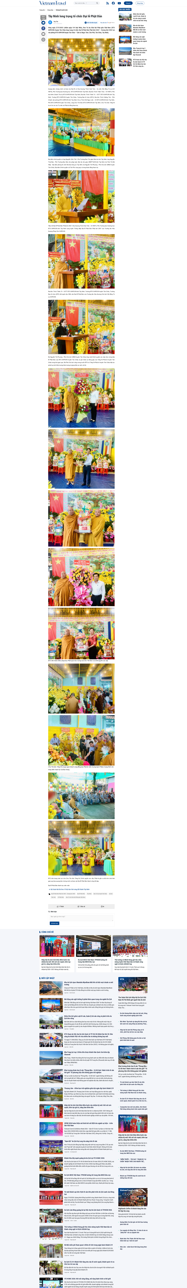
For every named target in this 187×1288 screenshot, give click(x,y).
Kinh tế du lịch (72, 992)
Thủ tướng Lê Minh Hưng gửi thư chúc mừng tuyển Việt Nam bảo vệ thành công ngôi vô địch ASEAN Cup (129, 962)
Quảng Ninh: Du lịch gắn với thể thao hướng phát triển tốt (134, 1223)
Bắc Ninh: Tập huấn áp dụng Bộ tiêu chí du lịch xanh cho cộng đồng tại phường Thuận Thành (133, 1023)
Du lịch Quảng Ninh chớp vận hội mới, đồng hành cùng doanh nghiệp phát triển (133, 1014)
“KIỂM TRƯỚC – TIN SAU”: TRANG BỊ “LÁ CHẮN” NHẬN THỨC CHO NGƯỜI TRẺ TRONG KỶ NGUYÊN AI (133, 1160)
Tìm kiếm (97, 3)
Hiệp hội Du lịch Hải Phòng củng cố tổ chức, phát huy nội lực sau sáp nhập (132, 1031)
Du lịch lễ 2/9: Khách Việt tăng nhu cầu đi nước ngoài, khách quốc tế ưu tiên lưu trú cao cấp (133, 1100)
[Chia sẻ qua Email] (43, 34)
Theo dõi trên (103, 23)
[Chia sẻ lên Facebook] (43, 28)
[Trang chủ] (43, 23)
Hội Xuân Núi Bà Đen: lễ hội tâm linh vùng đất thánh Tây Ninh (69, 889)
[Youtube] (119, 3)
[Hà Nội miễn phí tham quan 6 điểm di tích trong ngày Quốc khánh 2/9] (51, 1251)
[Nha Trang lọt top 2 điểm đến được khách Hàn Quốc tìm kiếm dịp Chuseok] (51, 1058)
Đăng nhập (140, 3)
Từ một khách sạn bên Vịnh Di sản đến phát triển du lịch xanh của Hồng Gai (132, 1083)
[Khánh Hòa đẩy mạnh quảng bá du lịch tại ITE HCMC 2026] (51, 1164)
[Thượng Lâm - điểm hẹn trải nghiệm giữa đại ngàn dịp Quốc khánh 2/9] (51, 1094)
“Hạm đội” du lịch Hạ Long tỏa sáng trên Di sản (80, 1141)
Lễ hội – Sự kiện (73, 1220)
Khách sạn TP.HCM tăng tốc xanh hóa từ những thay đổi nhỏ (132, 1177)
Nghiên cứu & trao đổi (74, 1185)
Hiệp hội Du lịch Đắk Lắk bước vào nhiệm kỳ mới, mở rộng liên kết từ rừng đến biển (133, 1169)
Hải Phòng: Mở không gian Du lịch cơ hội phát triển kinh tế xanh (133, 1039)
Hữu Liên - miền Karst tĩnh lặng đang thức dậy (133, 1248)
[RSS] (107, 3)
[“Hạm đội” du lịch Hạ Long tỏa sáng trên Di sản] (51, 1147)
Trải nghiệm (71, 1029)
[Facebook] (113, 3)
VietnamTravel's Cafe (129, 1190)
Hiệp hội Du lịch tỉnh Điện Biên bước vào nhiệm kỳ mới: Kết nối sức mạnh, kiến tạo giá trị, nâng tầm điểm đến (56, 962)
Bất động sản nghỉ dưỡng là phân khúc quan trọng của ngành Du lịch (88, 999)
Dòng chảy (43, 955)
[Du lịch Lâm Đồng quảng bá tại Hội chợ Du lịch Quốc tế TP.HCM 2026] (51, 1216)
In (103, 906)
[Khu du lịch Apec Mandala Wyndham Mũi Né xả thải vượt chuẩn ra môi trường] (51, 988)
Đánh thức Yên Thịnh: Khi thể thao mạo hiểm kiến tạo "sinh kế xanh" (132, 1240)
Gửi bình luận (54, 923)
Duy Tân (56, 21)
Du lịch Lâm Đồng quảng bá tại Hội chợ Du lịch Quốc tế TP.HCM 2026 (88, 1210)
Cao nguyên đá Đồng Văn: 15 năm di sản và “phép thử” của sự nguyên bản (133, 1231)
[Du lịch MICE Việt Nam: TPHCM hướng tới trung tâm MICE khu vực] (93, 946)
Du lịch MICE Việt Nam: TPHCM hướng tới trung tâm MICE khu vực (92, 961)
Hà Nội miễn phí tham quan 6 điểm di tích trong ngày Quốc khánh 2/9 (88, 1245)
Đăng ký (128, 3)
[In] (43, 40)
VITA (122, 979)
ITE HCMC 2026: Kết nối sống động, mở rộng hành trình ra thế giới (87, 1279)
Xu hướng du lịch (73, 1152)
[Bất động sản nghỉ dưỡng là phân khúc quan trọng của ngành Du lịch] (51, 1005)
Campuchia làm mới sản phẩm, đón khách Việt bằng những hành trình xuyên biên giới (133, 1108)
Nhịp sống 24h (73, 1083)
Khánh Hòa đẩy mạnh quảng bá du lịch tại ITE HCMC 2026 (84, 1158)
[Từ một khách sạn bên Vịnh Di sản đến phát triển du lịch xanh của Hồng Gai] (51, 1198)
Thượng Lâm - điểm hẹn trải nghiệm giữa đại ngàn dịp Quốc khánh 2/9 (89, 1088)
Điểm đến (71, 1047)
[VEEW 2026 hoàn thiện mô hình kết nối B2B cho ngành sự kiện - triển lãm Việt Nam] (51, 1129)
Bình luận (43, 17)
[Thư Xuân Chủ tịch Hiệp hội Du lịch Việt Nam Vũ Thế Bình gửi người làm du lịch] (133, 986)
